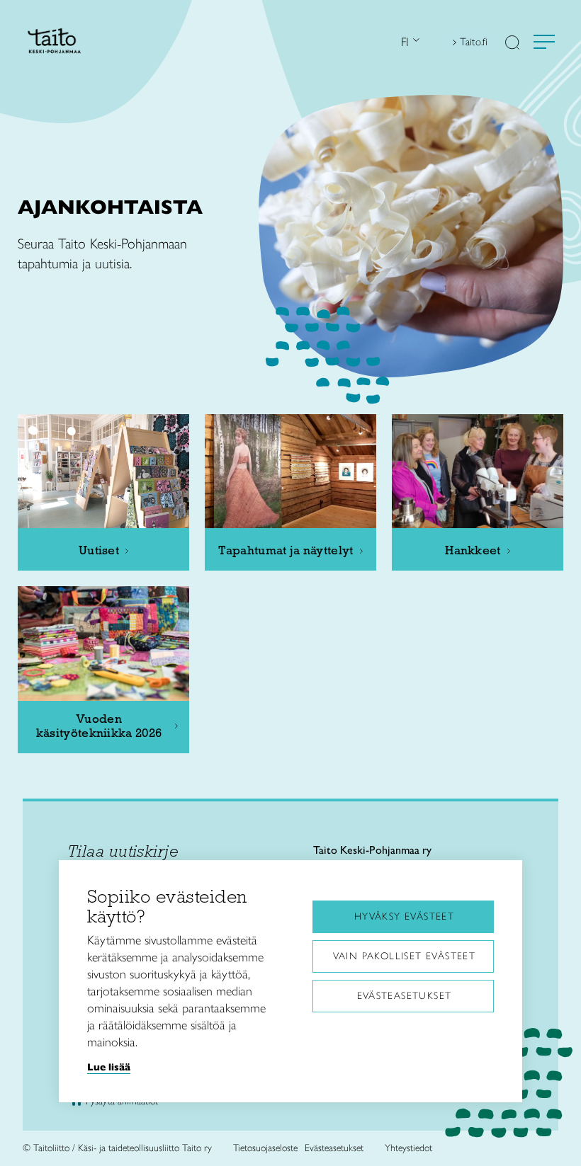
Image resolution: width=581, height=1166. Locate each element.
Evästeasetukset (404, 996)
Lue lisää (108, 1067)
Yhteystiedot (408, 1148)
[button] (512, 43)
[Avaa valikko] (544, 42)
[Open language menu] (414, 42)
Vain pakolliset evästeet (404, 956)
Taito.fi (473, 41)
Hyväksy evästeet (404, 916)
